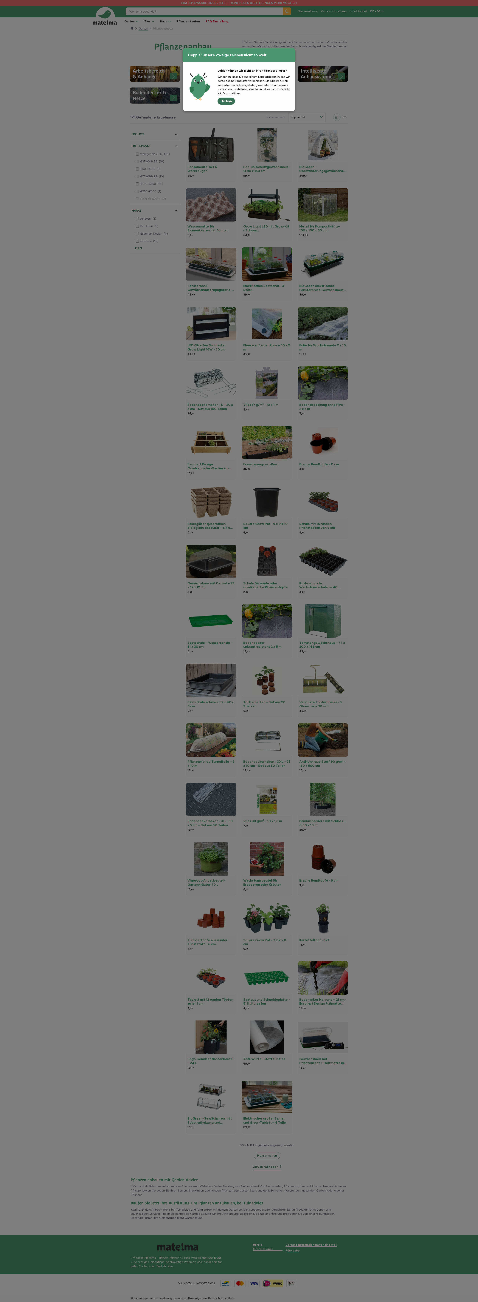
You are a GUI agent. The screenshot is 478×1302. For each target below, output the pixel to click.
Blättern (226, 101)
